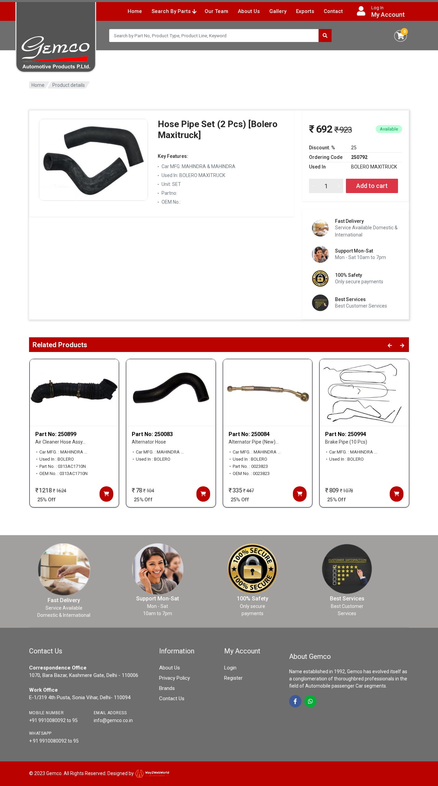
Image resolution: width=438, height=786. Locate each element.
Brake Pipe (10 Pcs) (346, 442)
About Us (249, 11)
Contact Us (171, 698)
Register (233, 678)
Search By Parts (172, 11)
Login (230, 668)
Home (135, 11)
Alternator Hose (149, 442)
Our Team (216, 11)
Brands (167, 688)
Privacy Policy (174, 678)
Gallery (277, 11)
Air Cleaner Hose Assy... (60, 442)
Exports (305, 11)
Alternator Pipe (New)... (254, 442)
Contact (333, 11)
